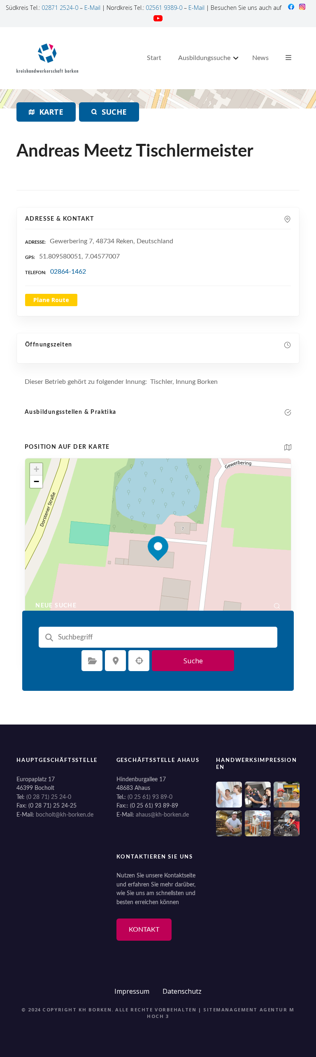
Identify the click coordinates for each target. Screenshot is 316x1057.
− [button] (36, 481)
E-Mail (92, 8)
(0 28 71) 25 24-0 (48, 797)
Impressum (131, 991)
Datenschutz (182, 991)
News (260, 58)
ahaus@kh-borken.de (162, 815)
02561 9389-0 (164, 8)
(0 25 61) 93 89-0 (150, 797)
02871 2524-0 (60, 8)
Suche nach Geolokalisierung (139, 661)
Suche (193, 660)
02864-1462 (68, 271)
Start (154, 58)
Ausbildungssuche (204, 58)
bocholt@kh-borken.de (64, 815)
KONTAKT (144, 929)
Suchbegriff (49, 637)
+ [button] (36, 469)
